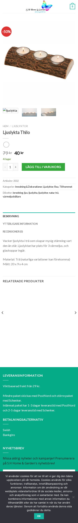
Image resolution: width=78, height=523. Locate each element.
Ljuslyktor (20, 126)
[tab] (39, 216)
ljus (26, 192)
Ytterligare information (20, 223)
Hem (5, 126)
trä (56, 192)
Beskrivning (11, 216)
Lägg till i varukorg (43, 167)
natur (52, 192)
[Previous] (9, 62)
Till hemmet (65, 186)
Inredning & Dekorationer (28, 186)
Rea (56, 186)
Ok (39, 516)
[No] (73, 498)
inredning (18, 192)
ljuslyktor (43, 192)
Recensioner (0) (13, 231)
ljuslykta (33, 192)
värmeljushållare (12, 196)
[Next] (69, 62)
